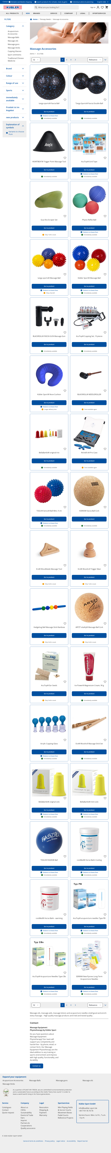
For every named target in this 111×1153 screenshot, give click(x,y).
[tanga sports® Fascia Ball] (49, 83)
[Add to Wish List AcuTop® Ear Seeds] (64, 681)
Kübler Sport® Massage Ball (89, 278)
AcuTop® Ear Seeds (49, 685)
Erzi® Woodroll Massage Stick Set (89, 743)
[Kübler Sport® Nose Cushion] (49, 374)
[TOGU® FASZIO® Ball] (49, 840)
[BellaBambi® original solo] (49, 782)
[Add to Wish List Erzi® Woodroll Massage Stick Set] (105, 739)
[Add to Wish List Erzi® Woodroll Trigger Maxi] (105, 565)
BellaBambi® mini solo (89, 802)
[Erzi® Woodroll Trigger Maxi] (89, 549)
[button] (14, 26)
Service (53, 13)
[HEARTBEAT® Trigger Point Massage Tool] (49, 142)
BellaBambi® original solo (49, 802)
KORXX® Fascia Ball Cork (89, 511)
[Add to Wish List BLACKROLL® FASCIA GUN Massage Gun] (64, 332)
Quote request (8, 1112)
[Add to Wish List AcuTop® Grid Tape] (105, 157)
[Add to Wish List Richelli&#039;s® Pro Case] (105, 448)
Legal (82, 13)
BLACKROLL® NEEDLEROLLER (89, 394)
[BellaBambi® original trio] (49, 433)
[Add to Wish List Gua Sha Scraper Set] (64, 216)
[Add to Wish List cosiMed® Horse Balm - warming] (64, 914)
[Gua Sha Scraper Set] (49, 200)
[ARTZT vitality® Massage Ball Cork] (89, 607)
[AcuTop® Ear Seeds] (49, 665)
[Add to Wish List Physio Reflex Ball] (105, 216)
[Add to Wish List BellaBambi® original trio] (64, 448)
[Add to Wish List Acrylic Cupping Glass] (64, 739)
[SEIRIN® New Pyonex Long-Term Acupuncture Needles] (89, 957)
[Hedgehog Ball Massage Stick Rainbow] (49, 607)
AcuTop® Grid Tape (89, 161)
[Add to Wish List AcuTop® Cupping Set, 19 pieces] (105, 332)
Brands (36, 13)
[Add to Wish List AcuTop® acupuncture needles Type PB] (105, 914)
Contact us (37, 1066)
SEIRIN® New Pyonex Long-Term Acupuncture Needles (89, 977)
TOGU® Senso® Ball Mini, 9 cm (49, 511)
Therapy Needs (45, 19)
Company (68, 13)
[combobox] (56, 7)
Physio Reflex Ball (89, 220)
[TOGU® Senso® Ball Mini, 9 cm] (49, 491)
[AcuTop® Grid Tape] (89, 142)
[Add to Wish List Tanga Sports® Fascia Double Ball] (105, 99)
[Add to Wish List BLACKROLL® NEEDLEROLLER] (105, 390)
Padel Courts (63, 1115)
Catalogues (6, 1107)
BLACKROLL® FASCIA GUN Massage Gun (49, 336)
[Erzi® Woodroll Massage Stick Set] (89, 724)
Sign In (92, 7)
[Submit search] (35, 7)
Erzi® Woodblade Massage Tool (49, 569)
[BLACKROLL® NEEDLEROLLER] (89, 374)
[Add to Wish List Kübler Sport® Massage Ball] (105, 274)
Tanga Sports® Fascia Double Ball (89, 103)
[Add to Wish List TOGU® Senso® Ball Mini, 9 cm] (64, 507)
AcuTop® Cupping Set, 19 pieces (89, 336)
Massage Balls (13, 37)
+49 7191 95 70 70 (86, 1111)
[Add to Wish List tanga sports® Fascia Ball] (64, 99)
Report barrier (82, 1141)
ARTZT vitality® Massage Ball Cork (89, 627)
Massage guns (13, 44)
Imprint (24, 1120)
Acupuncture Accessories (13, 1080)
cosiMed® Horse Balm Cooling (89, 860)
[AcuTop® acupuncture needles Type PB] (89, 898)
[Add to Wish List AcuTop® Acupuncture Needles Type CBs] (64, 972)
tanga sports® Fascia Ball (49, 103)
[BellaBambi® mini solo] (89, 782)
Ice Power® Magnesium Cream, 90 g (89, 685)
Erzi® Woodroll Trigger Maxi (89, 569)
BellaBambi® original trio (49, 452)
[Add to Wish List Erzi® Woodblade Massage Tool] (64, 565)
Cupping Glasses (14, 51)
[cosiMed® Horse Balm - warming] (49, 898)
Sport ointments (14, 55)
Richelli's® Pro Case (89, 452)
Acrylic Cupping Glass (49, 743)
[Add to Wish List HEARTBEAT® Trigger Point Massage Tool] (64, 157)
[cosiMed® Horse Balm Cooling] (89, 840)
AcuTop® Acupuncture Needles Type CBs (49, 976)
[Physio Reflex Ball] (89, 200)
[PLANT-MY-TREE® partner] (6, 1092)
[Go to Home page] (12, 7)
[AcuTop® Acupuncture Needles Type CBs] (49, 957)
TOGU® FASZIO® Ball (49, 860)
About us (24, 1107)
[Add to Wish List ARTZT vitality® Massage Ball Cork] (105, 623)
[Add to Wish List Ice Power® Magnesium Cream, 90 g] (105, 681)
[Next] (75, 60)
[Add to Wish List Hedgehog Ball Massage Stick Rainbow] (64, 623)
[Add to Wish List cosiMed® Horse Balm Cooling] (105, 856)
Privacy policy (50, 1141)
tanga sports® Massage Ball (49, 278)
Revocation (43, 1107)
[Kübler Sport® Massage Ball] (89, 258)
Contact (5, 1110)
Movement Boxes (65, 1112)
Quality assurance (28, 1128)
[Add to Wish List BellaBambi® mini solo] (105, 798)
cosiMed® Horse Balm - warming (49, 918)
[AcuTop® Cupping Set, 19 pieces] (89, 316)
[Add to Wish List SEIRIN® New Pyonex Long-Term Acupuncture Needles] (105, 972)
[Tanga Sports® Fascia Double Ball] (89, 83)
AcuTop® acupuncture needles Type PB (89, 918)
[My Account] (98, 7)
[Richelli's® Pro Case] (89, 433)
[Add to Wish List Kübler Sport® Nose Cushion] (64, 390)
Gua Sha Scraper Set (49, 220)
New (28, 13)
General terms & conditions (33, 1141)
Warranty (43, 1115)
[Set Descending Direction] (105, 59)
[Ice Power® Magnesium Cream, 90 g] (89, 665)
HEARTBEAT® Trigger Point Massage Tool (49, 161)
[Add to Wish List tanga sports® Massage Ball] (64, 274)
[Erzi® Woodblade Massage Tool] (49, 549)
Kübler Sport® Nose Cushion (49, 394)
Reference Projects (65, 1118)
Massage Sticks (14, 48)
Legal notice (60, 1141)
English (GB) (101, 2)
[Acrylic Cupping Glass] (49, 724)
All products (12, 13)
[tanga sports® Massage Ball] (49, 258)
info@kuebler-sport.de (88, 1108)
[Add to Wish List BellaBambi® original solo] (64, 798)
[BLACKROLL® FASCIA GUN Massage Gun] (49, 316)
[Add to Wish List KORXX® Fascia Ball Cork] (105, 507)
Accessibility (71, 1141)
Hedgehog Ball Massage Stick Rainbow (49, 627)
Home (35, 19)
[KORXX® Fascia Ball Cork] (89, 491)
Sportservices (99, 13)
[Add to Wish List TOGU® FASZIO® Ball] (64, 856)
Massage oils (13, 41)
